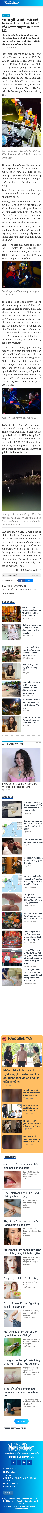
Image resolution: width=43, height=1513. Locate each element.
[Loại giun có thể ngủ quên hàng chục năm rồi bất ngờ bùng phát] (13, 1375)
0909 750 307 (9, 1486)
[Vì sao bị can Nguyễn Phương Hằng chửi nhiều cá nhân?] (11, 724)
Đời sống (6, 15)
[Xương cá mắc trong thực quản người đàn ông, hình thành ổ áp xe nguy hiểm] (12, 809)
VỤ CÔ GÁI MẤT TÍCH (10, 589)
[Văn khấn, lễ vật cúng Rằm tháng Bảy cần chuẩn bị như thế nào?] (12, 920)
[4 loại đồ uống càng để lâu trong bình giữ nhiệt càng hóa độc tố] (13, 1407)
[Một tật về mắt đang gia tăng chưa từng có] (12, 846)
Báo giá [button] (8, 1492)
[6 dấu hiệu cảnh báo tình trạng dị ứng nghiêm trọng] (13, 1208)
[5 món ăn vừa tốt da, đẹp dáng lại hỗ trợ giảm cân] (13, 1318)
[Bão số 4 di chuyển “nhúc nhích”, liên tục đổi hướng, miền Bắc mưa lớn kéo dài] (12, 883)
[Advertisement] (21, 1009)
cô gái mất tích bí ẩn (9, 594)
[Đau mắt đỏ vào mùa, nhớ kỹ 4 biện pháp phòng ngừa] (13, 1179)
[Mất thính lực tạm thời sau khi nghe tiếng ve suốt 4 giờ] (13, 1347)
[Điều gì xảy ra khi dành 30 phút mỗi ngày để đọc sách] (12, 865)
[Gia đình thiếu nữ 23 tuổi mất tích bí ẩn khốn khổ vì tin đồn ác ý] (11, 706)
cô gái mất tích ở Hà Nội (28, 589)
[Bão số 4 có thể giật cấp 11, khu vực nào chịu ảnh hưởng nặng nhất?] (12, 828)
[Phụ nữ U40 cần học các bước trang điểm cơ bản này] (13, 1236)
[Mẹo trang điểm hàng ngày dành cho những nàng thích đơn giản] (13, 1265)
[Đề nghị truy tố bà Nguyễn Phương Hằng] (11, 671)
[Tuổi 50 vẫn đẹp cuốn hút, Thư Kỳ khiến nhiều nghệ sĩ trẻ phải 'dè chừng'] (21, 765)
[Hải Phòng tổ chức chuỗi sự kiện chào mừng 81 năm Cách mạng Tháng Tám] (12, 939)
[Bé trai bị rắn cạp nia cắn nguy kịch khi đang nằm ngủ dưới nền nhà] (11, 632)
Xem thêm (21, 1421)
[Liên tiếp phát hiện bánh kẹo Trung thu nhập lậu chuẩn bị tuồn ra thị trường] (11, 654)
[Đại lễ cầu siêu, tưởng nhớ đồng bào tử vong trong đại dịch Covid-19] (11, 614)
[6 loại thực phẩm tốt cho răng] (13, 1290)
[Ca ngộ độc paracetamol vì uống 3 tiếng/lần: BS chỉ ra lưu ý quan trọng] (12, 902)
